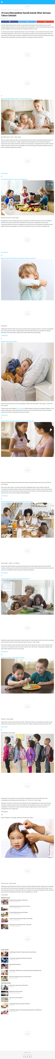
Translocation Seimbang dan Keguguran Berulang (20, 958)
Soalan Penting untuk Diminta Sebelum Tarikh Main (20, 918)
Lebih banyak (4, 173)
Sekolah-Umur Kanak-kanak (6, 9)
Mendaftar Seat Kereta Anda (15, 991)
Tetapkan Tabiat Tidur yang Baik (9, 341)
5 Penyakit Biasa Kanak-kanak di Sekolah (18, 912)
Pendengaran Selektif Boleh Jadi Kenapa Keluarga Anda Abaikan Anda (25, 970)
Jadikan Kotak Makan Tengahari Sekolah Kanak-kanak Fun (15, 578)
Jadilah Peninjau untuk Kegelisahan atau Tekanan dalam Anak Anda (17, 421)
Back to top (28, 1052)
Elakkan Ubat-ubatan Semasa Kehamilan (18, 985)
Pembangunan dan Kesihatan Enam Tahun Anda (20, 924)
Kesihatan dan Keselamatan (18, 9)
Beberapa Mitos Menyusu (15, 964)
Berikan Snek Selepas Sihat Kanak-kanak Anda (12, 657)
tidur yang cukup (20, 408)
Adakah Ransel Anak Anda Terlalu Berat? (18, 900)
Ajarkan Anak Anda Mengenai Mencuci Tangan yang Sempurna (16, 98)
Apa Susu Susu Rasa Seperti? (16, 997)
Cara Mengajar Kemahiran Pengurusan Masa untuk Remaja (22, 952)
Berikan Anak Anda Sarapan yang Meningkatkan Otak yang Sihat (17, 501)
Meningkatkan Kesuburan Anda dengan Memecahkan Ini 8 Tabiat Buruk (25, 1009)
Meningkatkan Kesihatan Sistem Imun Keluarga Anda (14, 179)
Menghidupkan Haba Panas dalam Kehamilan (19, 1003)
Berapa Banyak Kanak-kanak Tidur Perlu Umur (19, 906)
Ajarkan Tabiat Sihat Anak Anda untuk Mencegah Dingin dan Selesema (18, 258)
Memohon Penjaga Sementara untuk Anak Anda (20, 976)
